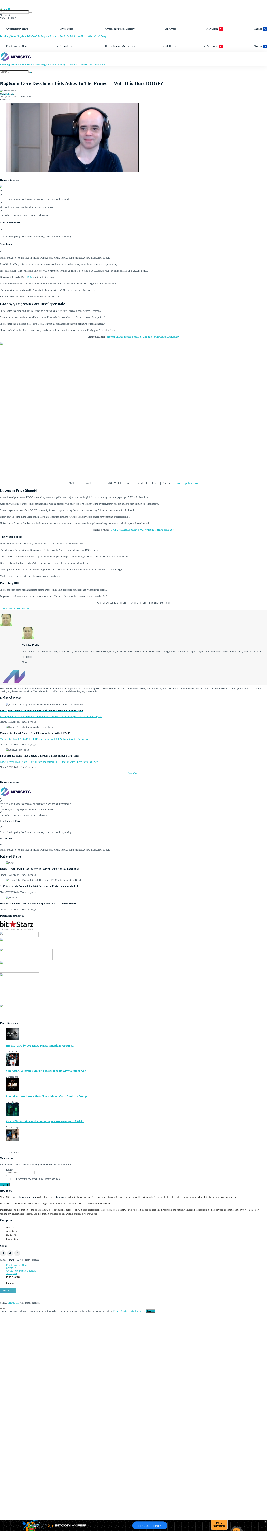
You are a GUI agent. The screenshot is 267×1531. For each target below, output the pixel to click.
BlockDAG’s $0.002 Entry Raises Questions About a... (40, 1045)
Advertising (11, 1231)
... (7, 1146)
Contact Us (11, 1235)
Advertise (8, 1290)
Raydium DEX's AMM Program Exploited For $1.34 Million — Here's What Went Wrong (53, 36)
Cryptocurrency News (17, 28)
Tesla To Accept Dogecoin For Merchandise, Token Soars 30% (142, 529)
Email (9, 1169)
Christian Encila (7, 94)
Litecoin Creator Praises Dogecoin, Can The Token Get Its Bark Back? (143, 336)
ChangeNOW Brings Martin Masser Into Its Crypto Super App (46, 1070)
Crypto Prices (66, 28)
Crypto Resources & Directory (120, 28)
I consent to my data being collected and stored (39, 1179)
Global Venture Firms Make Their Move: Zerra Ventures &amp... (47, 1096)
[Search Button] (30, 12)
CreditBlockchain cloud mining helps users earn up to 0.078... (45, 1121)
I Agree (150, 1311)
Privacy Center (13, 1239)
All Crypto (170, 28)
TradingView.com (186, 483)
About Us (10, 1227)
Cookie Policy (138, 1311)
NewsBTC (13, 1260)
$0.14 (29, 277)
